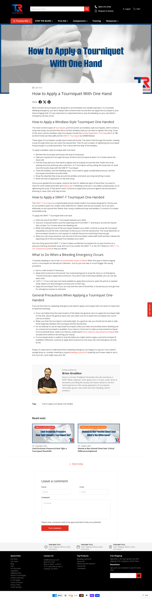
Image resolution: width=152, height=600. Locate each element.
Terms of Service (17, 582)
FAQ (12, 566)
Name (43, 487)
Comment (45, 497)
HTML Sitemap (16, 587)
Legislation (14, 571)
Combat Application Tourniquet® (96, 133)
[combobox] (59, 8)
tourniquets (60, 128)
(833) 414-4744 (49, 562)
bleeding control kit (78, 352)
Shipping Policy (16, 573)
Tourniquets (81, 568)
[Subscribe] (138, 575)
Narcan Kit (80, 561)
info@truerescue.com (51, 560)
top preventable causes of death (73, 260)
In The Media (15, 580)
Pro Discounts (16, 568)
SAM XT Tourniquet (71, 136)
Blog (12, 564)
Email (82, 487)
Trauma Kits (81, 566)
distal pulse (68, 186)
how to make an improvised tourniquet (98, 332)
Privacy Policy (15, 585)
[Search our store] (86, 8)
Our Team (14, 561)
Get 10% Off (150, 309)
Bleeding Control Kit (84, 559)
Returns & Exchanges (18, 575)
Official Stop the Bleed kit (86, 564)
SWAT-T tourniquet (44, 203)
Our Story (14, 559)
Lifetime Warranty (17, 578)
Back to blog (77, 464)
